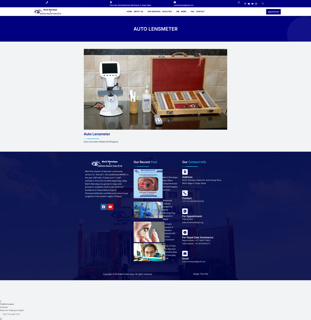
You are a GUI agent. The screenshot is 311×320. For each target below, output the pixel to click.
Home (129, 11)
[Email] (249, 3)
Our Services (153, 11)
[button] (262, 3)
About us (138, 11)
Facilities (167, 11)
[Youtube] (252, 3)
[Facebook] (245, 3)
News (183, 11)
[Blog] (239, 2)
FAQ (192, 11)
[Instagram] (256, 3)
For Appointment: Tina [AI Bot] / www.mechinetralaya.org (66, 5)
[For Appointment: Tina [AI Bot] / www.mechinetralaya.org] (47, 2)
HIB (177, 11)
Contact (200, 11)
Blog (239, 5)
